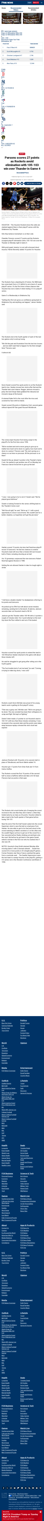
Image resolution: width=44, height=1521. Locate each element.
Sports (22, 154)
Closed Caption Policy (31, 1495)
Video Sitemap (13, 1499)
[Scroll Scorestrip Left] (2, 30)
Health (4, 1145)
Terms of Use (12, 1493)
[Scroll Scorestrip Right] (2, 147)
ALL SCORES (6, 145)
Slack (25, 1488)
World (4, 1043)
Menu (41, 2)
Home (4, 8)
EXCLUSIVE (6, 1512)
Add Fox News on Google (34, 183)
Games (5, 1196)
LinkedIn (22, 1488)
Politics (23, 1020)
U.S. (3, 1020)
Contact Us (12, 1497)
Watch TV (35, 2)
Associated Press (23, 173)
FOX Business (7, 1173)
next (39, 199)
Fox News (7, 3)
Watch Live (25, 1196)
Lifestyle (24, 1081)
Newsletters (33, 1488)
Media (4, 1068)
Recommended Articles (33, 9)
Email (21, 183)
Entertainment (26, 1068)
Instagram (10, 1488)
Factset (35, 1508)
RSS (29, 1488)
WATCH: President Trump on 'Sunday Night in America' (20, 1515)
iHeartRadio (40, 1488)
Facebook (3, 183)
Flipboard (14, 183)
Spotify (36, 1488)
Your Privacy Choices (18, 1495)
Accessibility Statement (23, 1497)
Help (39, 1495)
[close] (40, 1512)
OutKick (5, 1081)
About (4, 1225)
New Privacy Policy (22, 1493)
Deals (22, 1145)
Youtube (14, 1488)
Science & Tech (27, 1173)
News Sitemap (35, 1497)
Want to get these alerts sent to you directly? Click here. (18, 1519)
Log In (29, 2)
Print (18, 183)
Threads (10, 183)
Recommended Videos (16, 9)
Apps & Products (27, 1225)
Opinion (23, 1043)
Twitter (7, 183)
